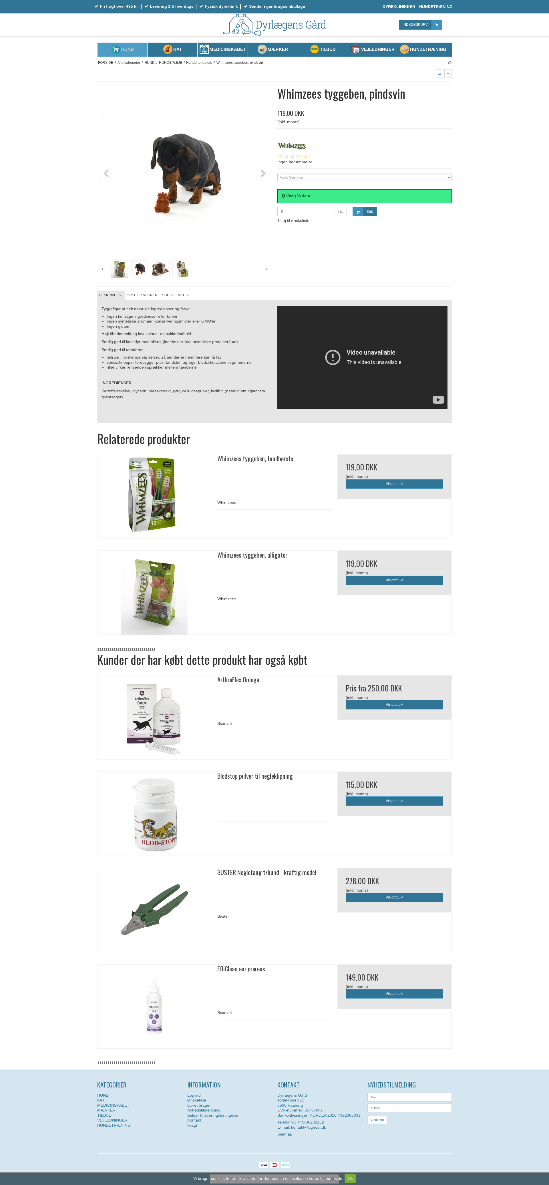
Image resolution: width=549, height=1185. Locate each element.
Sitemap (284, 1134)
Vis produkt (394, 484)
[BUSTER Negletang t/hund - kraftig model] (155, 910)
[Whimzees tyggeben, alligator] (155, 593)
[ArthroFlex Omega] (155, 717)
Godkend (377, 1120)
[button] (439, 73)
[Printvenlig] (449, 63)
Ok (350, 1178)
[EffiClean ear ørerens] (155, 1006)
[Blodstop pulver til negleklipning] (155, 814)
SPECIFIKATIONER (142, 295)
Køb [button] (370, 212)
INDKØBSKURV (415, 25)
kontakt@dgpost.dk (308, 1127)
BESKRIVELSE (111, 295)
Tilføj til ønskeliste (293, 220)
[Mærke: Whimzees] (291, 146)
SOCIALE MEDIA (175, 295)
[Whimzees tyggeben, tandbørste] (155, 496)
